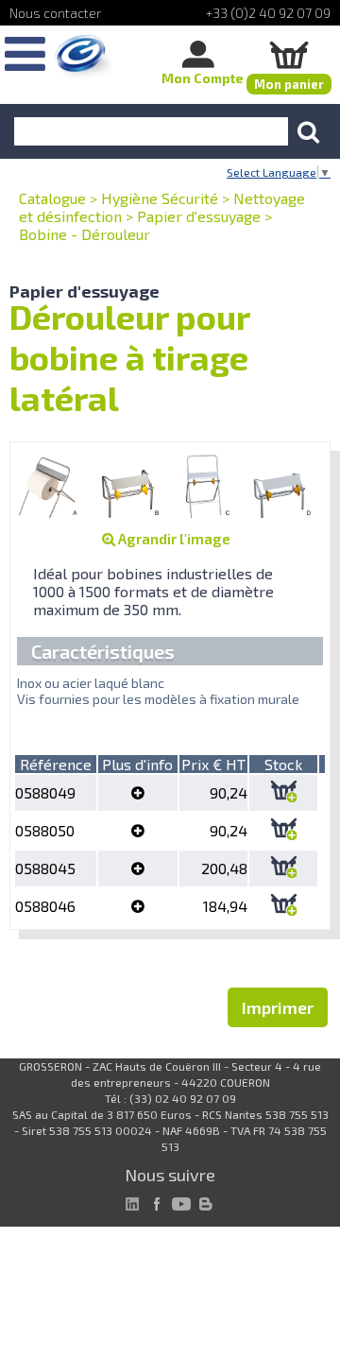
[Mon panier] (289, 54)
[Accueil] (83, 57)
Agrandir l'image (172, 538)
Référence (56, 764)
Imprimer (278, 1007)
